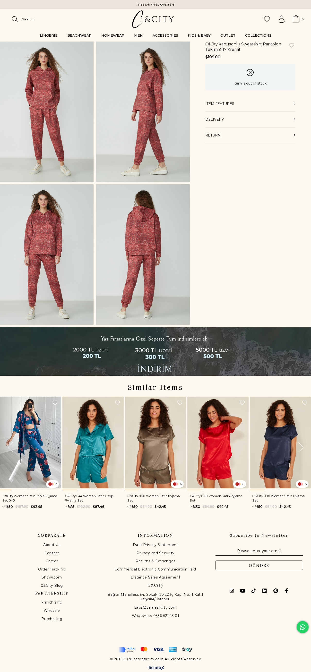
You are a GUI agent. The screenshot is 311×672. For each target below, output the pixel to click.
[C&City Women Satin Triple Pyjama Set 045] (30, 442)
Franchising (51, 602)
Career (52, 561)
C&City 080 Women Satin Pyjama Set (153, 498)
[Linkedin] (264, 591)
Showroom (52, 577)
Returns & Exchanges (155, 561)
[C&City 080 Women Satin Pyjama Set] (155, 442)
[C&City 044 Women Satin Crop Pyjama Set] (93, 442)
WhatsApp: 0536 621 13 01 (155, 615)
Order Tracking (51, 569)
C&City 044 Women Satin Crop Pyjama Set (89, 498)
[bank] (155, 650)
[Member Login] (281, 19)
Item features (219, 104)
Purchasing (51, 619)
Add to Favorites (55, 403)
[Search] (15, 19)
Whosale (52, 610)
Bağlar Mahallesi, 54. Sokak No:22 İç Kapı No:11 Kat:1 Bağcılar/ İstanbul (155, 597)
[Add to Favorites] (291, 46)
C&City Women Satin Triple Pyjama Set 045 (29, 498)
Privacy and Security (155, 553)
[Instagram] (232, 591)
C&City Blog (52, 585)
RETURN (213, 135)
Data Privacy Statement (155, 545)
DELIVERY (214, 119)
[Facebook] (286, 591)
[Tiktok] (254, 591)
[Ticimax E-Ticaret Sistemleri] (155, 668)
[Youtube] (243, 591)
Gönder (259, 565)
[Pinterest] (275, 591)
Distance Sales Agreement (156, 577)
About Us (51, 545)
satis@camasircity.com (155, 607)
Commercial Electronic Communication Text (155, 569)
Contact (51, 553)
